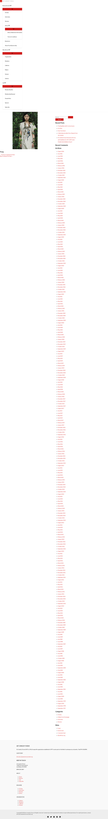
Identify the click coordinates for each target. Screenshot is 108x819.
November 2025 (62, 172)
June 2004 (60, 670)
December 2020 (61, 313)
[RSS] (60, 817)
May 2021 (60, 301)
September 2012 (62, 548)
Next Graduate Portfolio (6, 156)
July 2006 (60, 653)
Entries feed (61, 730)
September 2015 (62, 463)
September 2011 (62, 577)
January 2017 (61, 425)
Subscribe (21, 781)
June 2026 (60, 156)
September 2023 (62, 234)
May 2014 (60, 501)
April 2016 (60, 446)
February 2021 (61, 308)
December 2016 (61, 427)
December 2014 (61, 484)
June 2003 (60, 677)
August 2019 (61, 351)
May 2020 (60, 330)
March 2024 (61, 220)
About (20, 777)
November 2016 (62, 429)
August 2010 (61, 606)
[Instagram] (54, 817)
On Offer (60, 128)
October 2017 (61, 403)
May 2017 (60, 415)
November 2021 (62, 287)
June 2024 (60, 213)
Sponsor (21, 778)
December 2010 (61, 596)
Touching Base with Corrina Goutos (66, 126)
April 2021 (60, 303)
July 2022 (60, 268)
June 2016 (60, 441)
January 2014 (61, 510)
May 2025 (60, 187)
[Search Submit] (70, 117)
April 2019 (60, 360)
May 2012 (60, 558)
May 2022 (60, 272)
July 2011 (60, 582)
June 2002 (60, 686)
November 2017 (62, 401)
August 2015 (61, 465)
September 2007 (62, 644)
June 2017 (60, 413)
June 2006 (60, 656)
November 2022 (62, 258)
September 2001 (62, 689)
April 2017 (60, 418)
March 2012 (61, 563)
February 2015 (61, 479)
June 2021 (60, 299)
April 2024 (60, 218)
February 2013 (61, 537)
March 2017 (61, 420)
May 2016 (60, 444)
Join (20, 779)
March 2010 (61, 618)
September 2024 (62, 206)
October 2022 (61, 261)
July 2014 (60, 496)
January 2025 (61, 196)
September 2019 (62, 349)
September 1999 (62, 701)
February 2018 (61, 394)
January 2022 (61, 282)
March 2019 (61, 363)
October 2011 (61, 575)
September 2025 (62, 177)
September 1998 (62, 706)
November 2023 (62, 230)
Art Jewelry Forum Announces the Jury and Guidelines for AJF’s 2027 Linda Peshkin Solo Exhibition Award (67, 140)
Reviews (60, 722)
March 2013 (61, 534)
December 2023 (61, 227)
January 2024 (61, 225)
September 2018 (62, 377)
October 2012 (61, 546)
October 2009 (61, 627)
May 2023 (60, 244)
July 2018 (60, 382)
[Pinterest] (57, 817)
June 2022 (60, 270)
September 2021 (62, 291)
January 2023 (61, 253)
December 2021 (61, 284)
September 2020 (62, 320)
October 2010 (61, 601)
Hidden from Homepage (63, 717)
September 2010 (62, 603)
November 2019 (62, 344)
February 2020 (61, 337)
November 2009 (62, 625)
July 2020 (60, 325)
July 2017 (60, 410)
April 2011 (60, 587)
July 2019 (60, 353)
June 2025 (60, 184)
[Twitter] (51, 817)
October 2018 (61, 375)
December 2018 (61, 370)
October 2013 (61, 518)
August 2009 (61, 632)
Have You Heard (62, 130)
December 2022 (61, 256)
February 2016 (61, 451)
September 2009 (62, 629)
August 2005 (61, 660)
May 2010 (60, 613)
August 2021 (61, 294)
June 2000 (60, 698)
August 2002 (61, 682)
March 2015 (61, 477)
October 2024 (61, 203)
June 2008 (60, 641)
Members (21, 802)
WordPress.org (61, 735)
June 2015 (60, 470)
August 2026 (61, 151)
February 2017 (61, 422)
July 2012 (60, 553)
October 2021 (61, 289)
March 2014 (61, 506)
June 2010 (60, 610)
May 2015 (60, 472)
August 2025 (61, 180)
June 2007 (60, 648)
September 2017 (62, 406)
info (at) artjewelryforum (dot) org (24, 756)
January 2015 (61, 482)
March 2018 (61, 391)
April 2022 (60, 275)
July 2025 (60, 182)
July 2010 (60, 608)
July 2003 (60, 675)
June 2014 (60, 499)
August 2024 (61, 208)
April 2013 (60, 532)
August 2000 (61, 696)
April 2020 (60, 332)
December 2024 (61, 199)
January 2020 (61, 339)
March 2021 (61, 306)
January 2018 (61, 396)
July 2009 (60, 634)
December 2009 (61, 622)
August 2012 (61, 551)
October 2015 (61, 460)
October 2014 (61, 489)
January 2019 (61, 368)
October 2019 (61, 346)
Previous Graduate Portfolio (7, 154)
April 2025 (60, 189)
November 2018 (62, 372)
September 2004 (62, 667)
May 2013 (60, 529)
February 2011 (61, 591)
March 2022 (61, 277)
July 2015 (60, 468)
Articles (60, 714)
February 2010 (61, 620)
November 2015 (62, 458)
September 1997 (62, 708)
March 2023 (61, 249)
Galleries (21, 803)
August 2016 (61, 437)
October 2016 (61, 432)
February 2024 (61, 222)
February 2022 (61, 280)
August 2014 (61, 494)
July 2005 (60, 663)
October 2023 (61, 232)
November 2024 (62, 201)
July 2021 (60, 296)
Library (20, 793)
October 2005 (61, 658)
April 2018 (60, 389)
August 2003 (61, 672)
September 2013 (62, 520)
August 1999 (61, 703)
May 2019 (60, 358)
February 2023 (61, 251)
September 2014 (62, 491)
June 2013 (60, 527)
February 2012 (61, 565)
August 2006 (61, 651)
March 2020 (61, 334)
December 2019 (61, 341)
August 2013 (61, 522)
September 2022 (62, 263)
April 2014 (60, 503)
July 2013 (60, 525)
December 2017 (61, 399)
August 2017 (61, 408)
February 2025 (61, 194)
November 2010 (62, 598)
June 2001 (60, 694)
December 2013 (61, 513)
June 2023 (60, 242)
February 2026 (61, 165)
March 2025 (61, 192)
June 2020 (60, 327)
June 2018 (60, 384)
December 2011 (61, 570)
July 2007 (60, 646)
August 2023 (61, 237)
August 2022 (61, 265)
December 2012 (61, 541)
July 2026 (60, 153)
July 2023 (60, 239)
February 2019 (61, 365)
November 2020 (62, 315)
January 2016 (61, 453)
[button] (11, 6)
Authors (21, 800)
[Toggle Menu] (12, 9)
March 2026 (61, 163)
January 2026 (61, 168)
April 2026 (60, 161)
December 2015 (61, 456)
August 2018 (61, 379)
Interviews (60, 719)
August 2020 (61, 322)
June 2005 (60, 665)
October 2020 (61, 318)
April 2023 (60, 246)
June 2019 (60, 356)
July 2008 (60, 639)
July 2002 (60, 684)
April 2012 (60, 560)
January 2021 (61, 310)
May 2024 (60, 215)
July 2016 (60, 439)
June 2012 (60, 556)
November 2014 (62, 487)
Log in (59, 728)
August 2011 (61, 579)
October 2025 (61, 175)
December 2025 (61, 170)
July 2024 (60, 211)
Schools (21, 805)
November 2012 (62, 544)
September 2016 (62, 434)
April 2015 (60, 475)
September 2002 (62, 679)
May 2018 (60, 387)
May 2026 (60, 158)
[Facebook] (48, 817)
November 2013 (62, 515)
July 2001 (60, 691)
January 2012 (61, 568)
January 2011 (61, 594)
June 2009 (60, 637)
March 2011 (61, 589)
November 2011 (62, 572)
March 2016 (61, 449)
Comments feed (61, 733)
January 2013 (61, 539)
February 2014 (61, 508)
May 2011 (60, 584)
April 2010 (60, 615)
